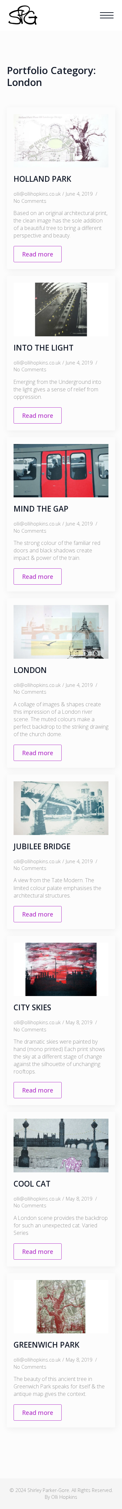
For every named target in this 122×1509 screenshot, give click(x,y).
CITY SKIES (32, 1007)
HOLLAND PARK (42, 178)
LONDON (30, 670)
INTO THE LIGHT (44, 347)
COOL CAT (32, 1183)
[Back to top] (105, 1492)
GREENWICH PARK (46, 1344)
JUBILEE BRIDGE (42, 846)
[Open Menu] (107, 15)
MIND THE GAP (41, 508)
